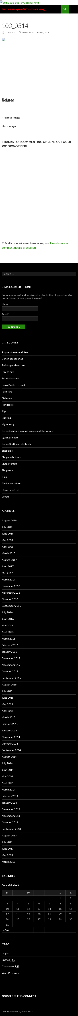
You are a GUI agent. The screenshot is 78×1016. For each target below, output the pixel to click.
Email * (5, 314)
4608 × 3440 (28, 32)
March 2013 (8, 861)
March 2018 (8, 553)
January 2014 (9, 802)
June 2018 (8, 533)
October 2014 (10, 743)
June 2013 (8, 848)
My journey (8, 424)
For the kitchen (10, 378)
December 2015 (11, 658)
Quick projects (10, 437)
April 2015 (7, 710)
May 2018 (7, 540)
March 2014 (8, 789)
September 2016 (11, 605)
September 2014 (11, 750)
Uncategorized (10, 490)
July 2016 (7, 612)
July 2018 (7, 527)
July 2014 (7, 763)
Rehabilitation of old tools (16, 444)
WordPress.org (10, 972)
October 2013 (10, 822)
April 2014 (7, 782)
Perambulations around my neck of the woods (28, 430)
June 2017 (8, 566)
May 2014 (7, 776)
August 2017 (9, 559)
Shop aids (7, 450)
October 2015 (10, 671)
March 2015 (8, 717)
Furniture (7, 391)
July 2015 (7, 691)
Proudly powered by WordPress (17, 1011)
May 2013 (7, 855)
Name (5, 304)
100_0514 (44, 32)
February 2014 (10, 796)
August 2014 (9, 756)
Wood (5, 496)
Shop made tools (11, 457)
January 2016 (9, 651)
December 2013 (11, 809)
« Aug (6, 929)
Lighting (6, 417)
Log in (5, 953)
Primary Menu (73, 9)
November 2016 (11, 592)
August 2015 (9, 684)
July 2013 (7, 842)
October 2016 (10, 599)
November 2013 (11, 815)
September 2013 (11, 828)
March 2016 (8, 638)
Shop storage (9, 463)
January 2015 (9, 730)
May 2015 (7, 704)
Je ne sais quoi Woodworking (23, 9)
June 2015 (8, 697)
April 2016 (7, 632)
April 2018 (7, 546)
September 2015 (11, 677)
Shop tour (7, 470)
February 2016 (10, 645)
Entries (8, 959)
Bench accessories (12, 358)
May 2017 (7, 572)
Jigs (4, 411)
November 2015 (11, 664)
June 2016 (8, 618)
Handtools (8, 404)
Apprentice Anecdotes (15, 352)
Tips (4, 476)
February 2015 (10, 723)
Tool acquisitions (11, 483)
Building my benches (13, 365)
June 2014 (8, 769)
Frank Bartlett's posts (14, 384)
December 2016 (11, 586)
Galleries (7, 398)
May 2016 (7, 625)
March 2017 (8, 579)
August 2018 (9, 520)
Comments (10, 966)
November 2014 (11, 737)
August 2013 (9, 835)
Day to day (8, 371)
